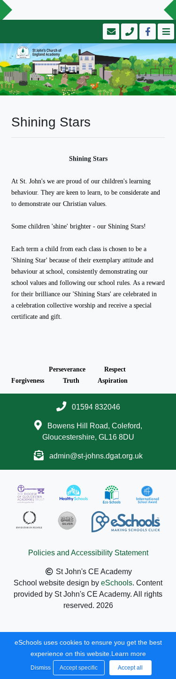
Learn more (128, 653)
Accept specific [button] (79, 667)
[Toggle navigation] (165, 31)
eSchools (116, 583)
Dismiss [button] (39, 667)
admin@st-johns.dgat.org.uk (96, 456)
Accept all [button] (130, 667)
